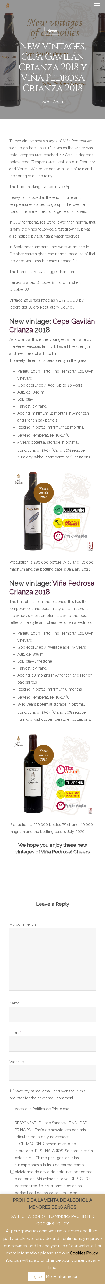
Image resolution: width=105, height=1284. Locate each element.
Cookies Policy (84, 1253)
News (52, 31)
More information (62, 1276)
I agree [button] (36, 1277)
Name (15, 1003)
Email (15, 1032)
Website (16, 1062)
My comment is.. (23, 924)
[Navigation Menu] (97, 3)
